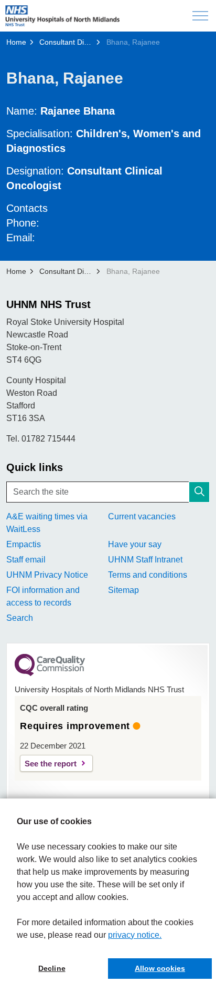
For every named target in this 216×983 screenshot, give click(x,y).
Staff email (26, 559)
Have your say (134, 544)
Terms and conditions (147, 574)
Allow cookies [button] (160, 968)
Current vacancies (142, 516)
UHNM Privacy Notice (47, 574)
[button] (199, 492)
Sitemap (123, 590)
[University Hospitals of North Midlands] (62, 15)
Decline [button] (51, 968)
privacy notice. (134, 934)
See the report (51, 763)
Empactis (23, 544)
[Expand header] (200, 16)
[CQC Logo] (50, 673)
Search (19, 617)
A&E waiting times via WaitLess (47, 523)
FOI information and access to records (43, 596)
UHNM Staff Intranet (145, 559)
